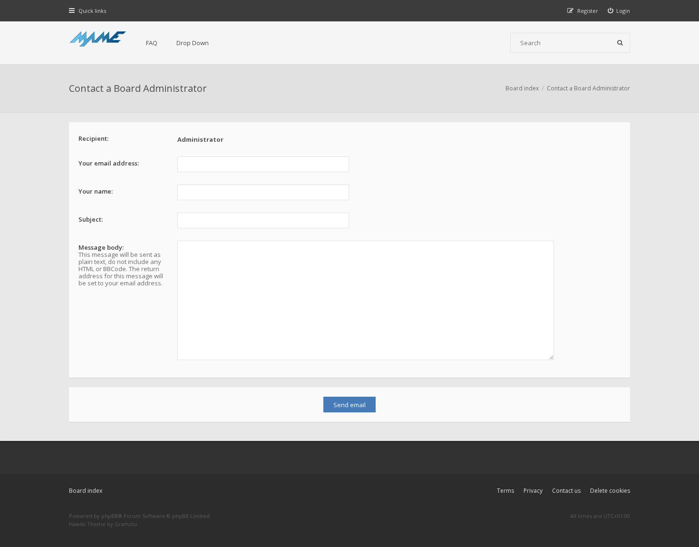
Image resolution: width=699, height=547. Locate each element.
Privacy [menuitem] (533, 491)
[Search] (620, 42)
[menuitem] (619, 10)
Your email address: (108, 163)
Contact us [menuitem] (566, 491)
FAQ (151, 43)
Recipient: (93, 138)
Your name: (95, 191)
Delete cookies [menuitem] (610, 491)
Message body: (101, 247)
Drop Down (192, 43)
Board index (85, 491)
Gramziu (126, 523)
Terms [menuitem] (505, 491)
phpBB (109, 515)
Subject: (90, 219)
